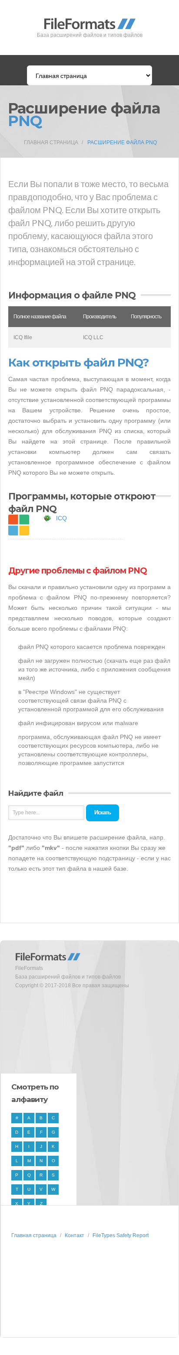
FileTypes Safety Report (121, 1235)
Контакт (74, 1235)
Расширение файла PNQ (122, 142)
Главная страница (51, 142)
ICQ (61, 518)
